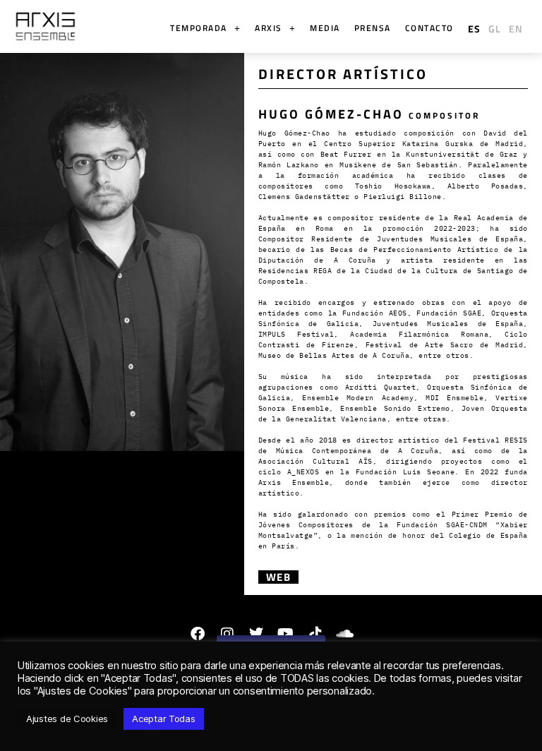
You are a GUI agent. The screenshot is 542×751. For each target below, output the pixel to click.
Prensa (372, 28)
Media (325, 28)
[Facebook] (197, 634)
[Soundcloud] (344, 634)
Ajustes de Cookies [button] (67, 718)
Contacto (429, 28)
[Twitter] (256, 634)
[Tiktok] (315, 634)
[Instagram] (226, 634)
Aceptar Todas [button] (163, 718)
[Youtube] (286, 634)
